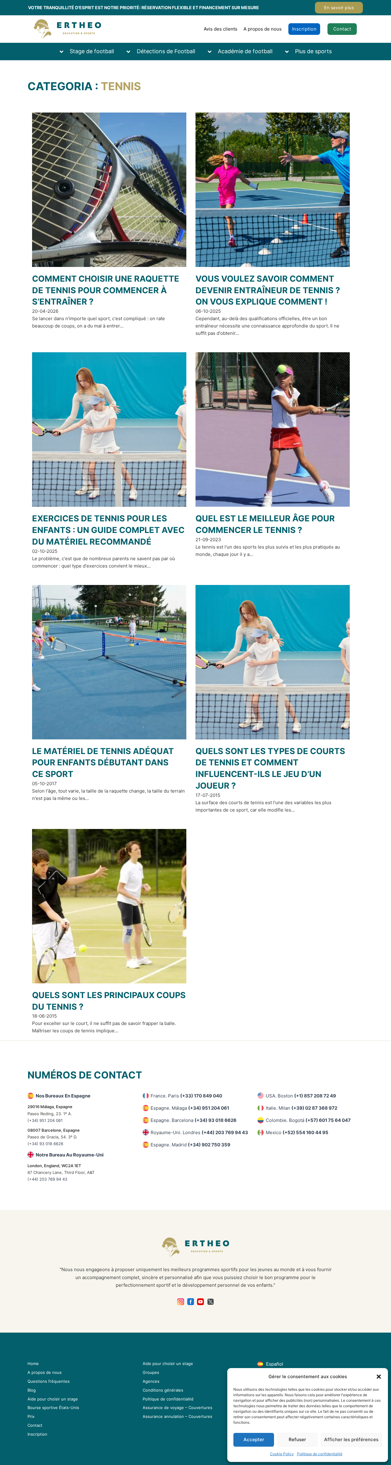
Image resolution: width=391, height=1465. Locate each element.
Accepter (253, 1439)
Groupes (151, 1372)
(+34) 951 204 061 (45, 1120)
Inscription (304, 29)
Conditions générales (163, 1390)
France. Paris (186, 1096)
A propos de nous (262, 29)
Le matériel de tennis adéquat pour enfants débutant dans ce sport (103, 762)
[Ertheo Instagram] (180, 1301)
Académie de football (245, 51)
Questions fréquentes (48, 1381)
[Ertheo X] (210, 1301)
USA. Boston (301, 1096)
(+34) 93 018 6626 (45, 1143)
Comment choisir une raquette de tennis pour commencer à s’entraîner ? (105, 290)
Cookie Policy (282, 1454)
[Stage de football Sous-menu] (64, 51)
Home (33, 1363)
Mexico (297, 1132)
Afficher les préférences (351, 1439)
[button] (379, 1377)
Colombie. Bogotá (308, 1120)
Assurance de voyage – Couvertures (177, 1407)
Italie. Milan (301, 1108)
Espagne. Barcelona (193, 1120)
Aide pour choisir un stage (52, 1399)
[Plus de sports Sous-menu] (290, 51)
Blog (31, 1390)
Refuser (297, 1439)
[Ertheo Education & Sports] (67, 29)
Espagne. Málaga (190, 1108)
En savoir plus (339, 7)
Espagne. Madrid (190, 1145)
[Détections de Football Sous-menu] (131, 51)
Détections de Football (166, 51)
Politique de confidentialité (319, 1454)
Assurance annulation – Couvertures (177, 1416)
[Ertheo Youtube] (200, 1301)
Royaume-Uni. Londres (199, 1132)
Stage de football (92, 51)
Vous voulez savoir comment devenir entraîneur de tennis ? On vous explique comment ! (268, 290)
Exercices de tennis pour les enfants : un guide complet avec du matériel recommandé (108, 530)
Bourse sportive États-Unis (53, 1407)
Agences (151, 1381)
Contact (342, 29)
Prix (31, 1416)
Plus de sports (313, 51)
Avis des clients (220, 29)
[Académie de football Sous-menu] (212, 51)
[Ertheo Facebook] (190, 1301)
